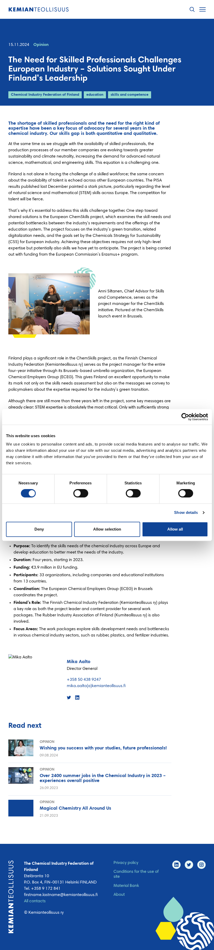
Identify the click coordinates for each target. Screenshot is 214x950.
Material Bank (126, 886)
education (94, 95)
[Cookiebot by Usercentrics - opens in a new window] (185, 417)
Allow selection (107, 529)
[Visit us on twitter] (189, 865)
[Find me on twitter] (69, 697)
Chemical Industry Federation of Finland (45, 95)
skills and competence (129, 95)
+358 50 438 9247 (84, 680)
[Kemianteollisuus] (38, 9)
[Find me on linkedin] (77, 697)
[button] (192, 9)
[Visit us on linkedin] (176, 865)
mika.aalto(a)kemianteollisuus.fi (96, 686)
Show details (186, 512)
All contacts (35, 901)
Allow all (175, 529)
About (119, 895)
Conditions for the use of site (136, 874)
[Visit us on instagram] (201, 865)
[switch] (80, 493)
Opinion (41, 45)
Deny (39, 529)
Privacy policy (126, 863)
